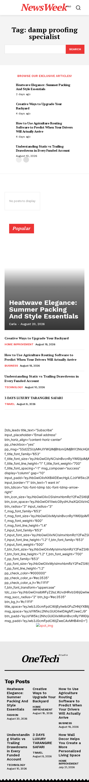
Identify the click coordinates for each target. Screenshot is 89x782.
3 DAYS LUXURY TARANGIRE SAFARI (34, 398)
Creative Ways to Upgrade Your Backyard (39, 106)
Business (11, 365)
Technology (14, 387)
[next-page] (26, 160)
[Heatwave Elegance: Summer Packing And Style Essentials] (44, 279)
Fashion (12, 715)
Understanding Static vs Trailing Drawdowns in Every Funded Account (43, 148)
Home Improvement (19, 344)
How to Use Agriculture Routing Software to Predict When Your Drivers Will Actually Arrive (44, 127)
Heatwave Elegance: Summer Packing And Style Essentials (43, 87)
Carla (12, 324)
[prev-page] (19, 160)
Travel (10, 404)
